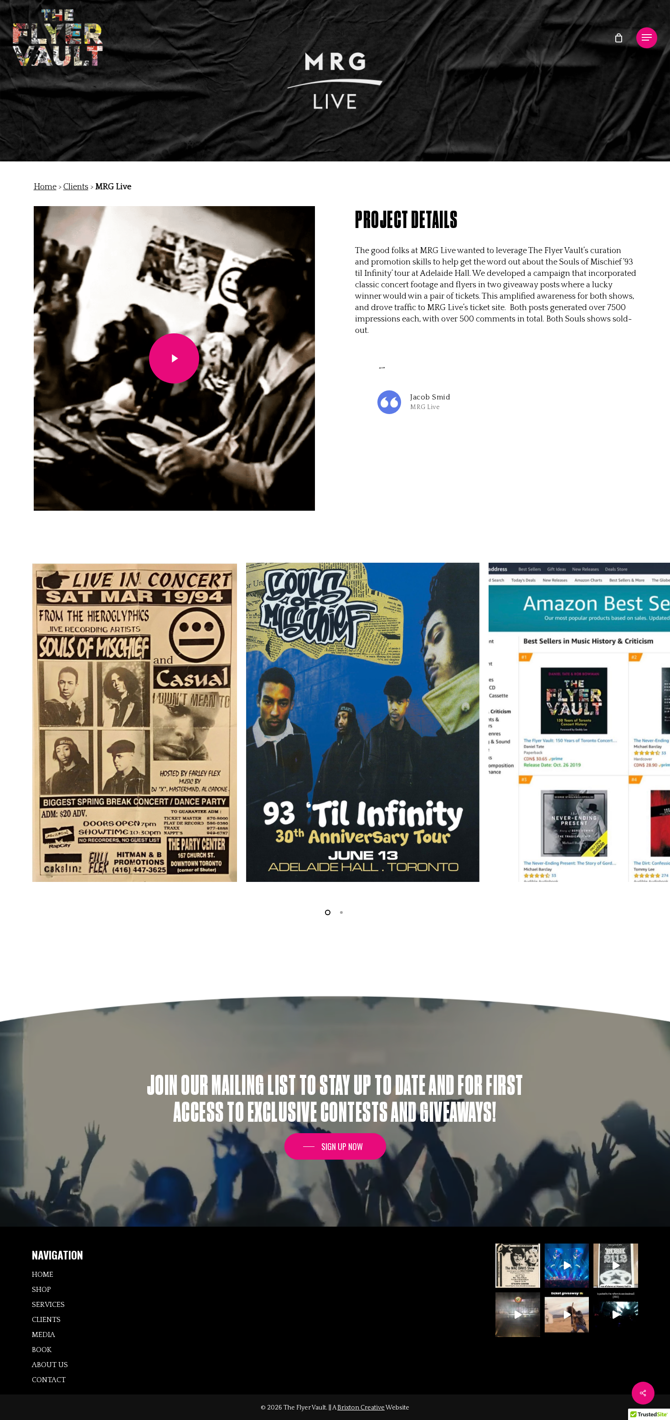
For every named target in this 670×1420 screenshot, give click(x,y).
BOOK (42, 1350)
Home (45, 187)
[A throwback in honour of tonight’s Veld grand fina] (615, 1314)
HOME (42, 1274)
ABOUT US (50, 1365)
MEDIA (43, 1335)
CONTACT (49, 1380)
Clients (75, 187)
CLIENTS (46, 1320)
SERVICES (48, 1305)
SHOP (41, 1289)
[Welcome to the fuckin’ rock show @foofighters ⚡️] (517, 1314)
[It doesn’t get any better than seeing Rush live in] (567, 1266)
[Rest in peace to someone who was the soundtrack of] (517, 1266)
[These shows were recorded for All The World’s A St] (615, 1266)
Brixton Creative (361, 1407)
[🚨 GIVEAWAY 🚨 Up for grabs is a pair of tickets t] (567, 1314)
